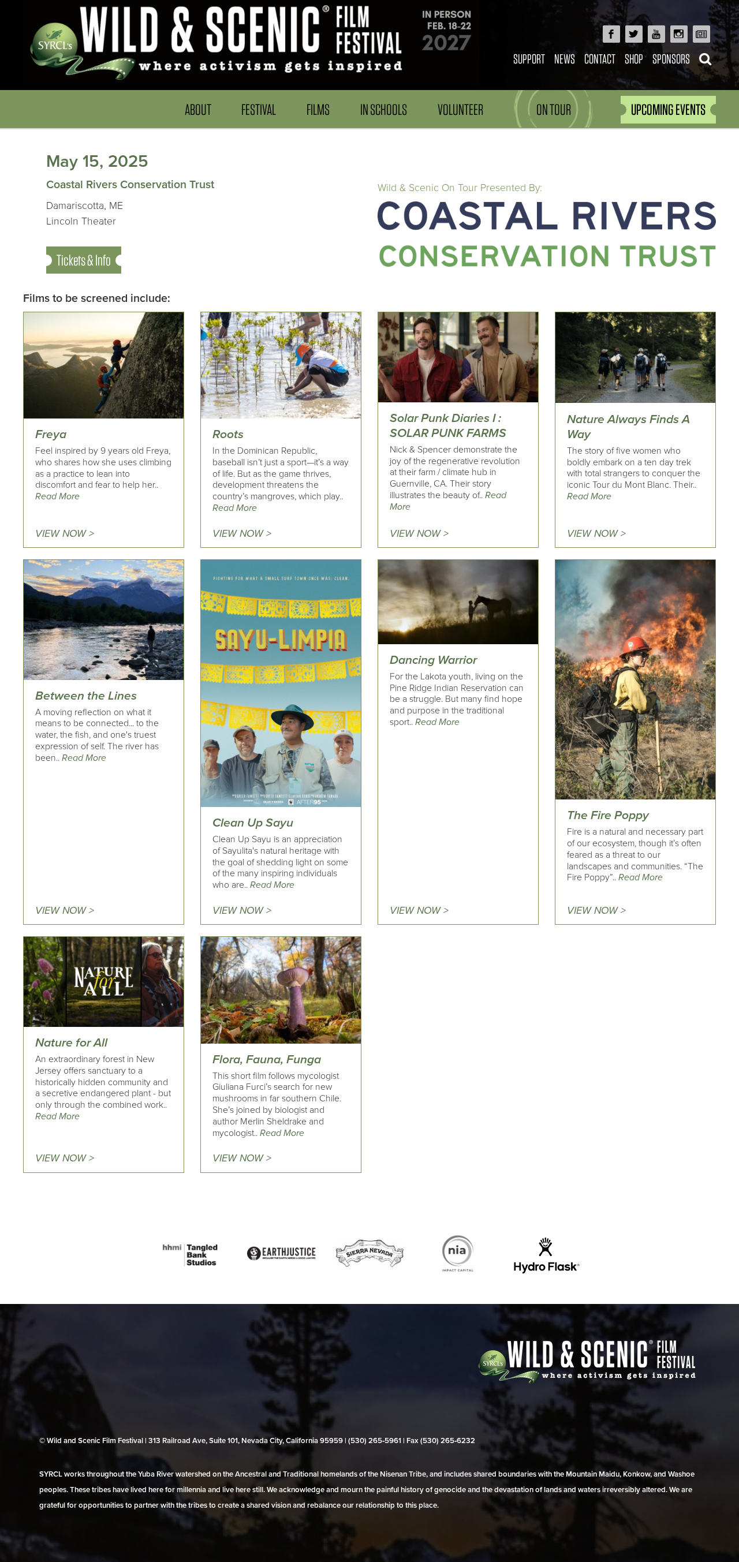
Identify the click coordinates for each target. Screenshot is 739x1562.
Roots (228, 434)
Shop (634, 58)
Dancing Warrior (433, 660)
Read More (57, 496)
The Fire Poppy (608, 815)
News (564, 58)
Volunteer (460, 109)
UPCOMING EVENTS (668, 109)
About (198, 109)
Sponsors (671, 58)
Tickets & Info (84, 260)
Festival (258, 109)
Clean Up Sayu (252, 823)
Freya (50, 434)
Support (529, 58)
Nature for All (71, 1043)
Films (318, 109)
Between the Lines (86, 696)
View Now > (64, 534)
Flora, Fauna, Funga (266, 1059)
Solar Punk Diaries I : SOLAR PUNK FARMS (448, 425)
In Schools (383, 109)
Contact (599, 58)
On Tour (553, 109)
